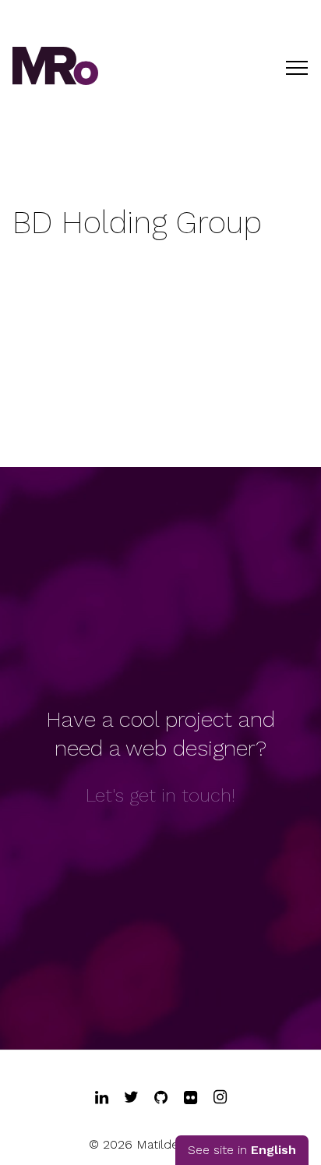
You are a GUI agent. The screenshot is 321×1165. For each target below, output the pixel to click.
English (273, 1149)
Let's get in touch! (160, 795)
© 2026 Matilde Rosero (156, 1144)
